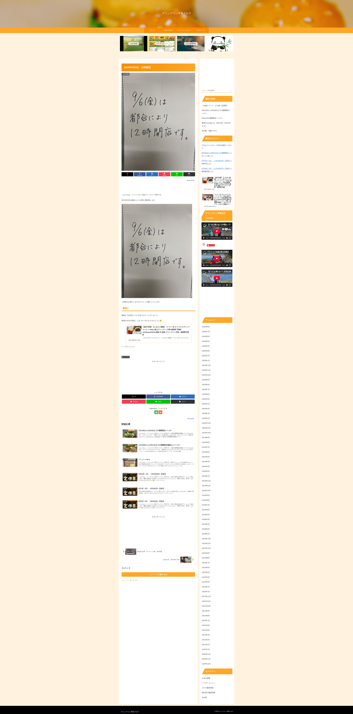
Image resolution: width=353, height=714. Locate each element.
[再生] (204, 238)
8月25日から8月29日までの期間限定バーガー (216, 111)
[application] (217, 231)
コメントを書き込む (158, 574)
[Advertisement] (158, 187)
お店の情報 (126, 357)
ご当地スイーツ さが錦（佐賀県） (215, 106)
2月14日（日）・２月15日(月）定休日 (216, 161)
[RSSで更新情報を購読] (160, 412)
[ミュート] (227, 238)
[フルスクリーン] (230, 238)
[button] (189, 174)
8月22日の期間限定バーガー (212, 118)
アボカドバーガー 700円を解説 (214, 145)
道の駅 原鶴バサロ (209, 131)
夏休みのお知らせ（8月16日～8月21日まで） (216, 124)
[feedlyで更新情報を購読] (156, 412)
